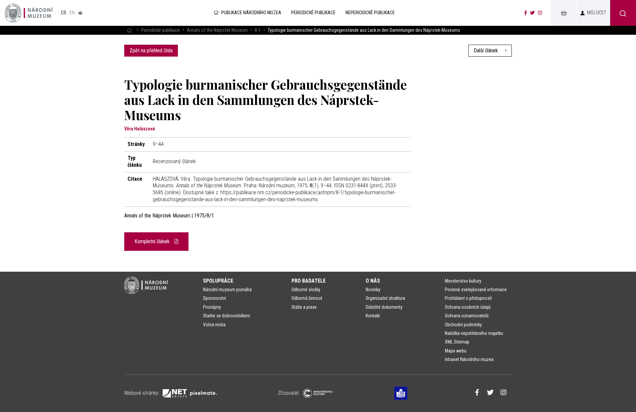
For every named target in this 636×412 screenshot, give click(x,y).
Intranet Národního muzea (469, 359)
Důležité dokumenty (384, 307)
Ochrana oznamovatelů (467, 315)
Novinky (373, 289)
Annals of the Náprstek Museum (217, 30)
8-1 (258, 30)
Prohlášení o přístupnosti (468, 298)
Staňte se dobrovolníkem (226, 315)
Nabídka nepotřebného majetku (474, 333)
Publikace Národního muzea (251, 13)
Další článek (486, 50)
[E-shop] (563, 13)
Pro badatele (309, 281)
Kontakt (373, 315)
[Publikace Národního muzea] (29, 13)
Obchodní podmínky (463, 324)
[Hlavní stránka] (129, 30)
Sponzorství (214, 298)
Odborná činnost (307, 298)
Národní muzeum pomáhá (227, 289)
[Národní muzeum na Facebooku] (525, 13)
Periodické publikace (160, 30)
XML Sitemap (457, 341)
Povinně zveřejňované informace (476, 289)
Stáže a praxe (304, 307)
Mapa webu (455, 350)
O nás (373, 281)
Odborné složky (306, 289)
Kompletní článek (152, 241)
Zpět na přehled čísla (151, 50)
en (72, 13)
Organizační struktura (385, 298)
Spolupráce (218, 281)
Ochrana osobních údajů (468, 307)
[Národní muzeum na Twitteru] (532, 13)
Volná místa (214, 324)
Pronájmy (212, 307)
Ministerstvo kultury (463, 281)
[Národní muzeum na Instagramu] (540, 13)
